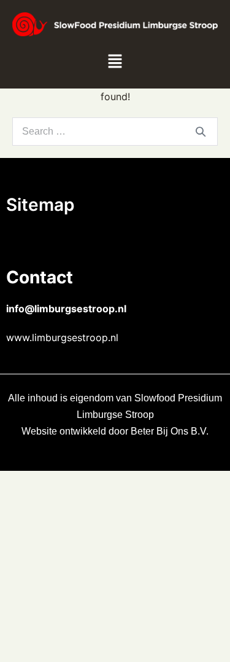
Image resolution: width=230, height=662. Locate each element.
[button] (114, 62)
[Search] (201, 131)
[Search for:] (115, 131)
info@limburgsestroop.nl (66, 308)
